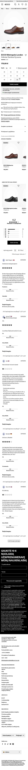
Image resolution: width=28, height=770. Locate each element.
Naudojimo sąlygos (6, 718)
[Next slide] (24, 23)
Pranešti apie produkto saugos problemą (7, 689)
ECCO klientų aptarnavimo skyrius (8, 668)
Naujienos (4, 702)
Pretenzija (4, 678)
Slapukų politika (6, 716)
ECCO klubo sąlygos (7, 724)
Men (2, 8)
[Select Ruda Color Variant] (8, 47)
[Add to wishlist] (25, 55)
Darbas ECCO (5, 704)
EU (6, 68)
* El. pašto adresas (5, 564)
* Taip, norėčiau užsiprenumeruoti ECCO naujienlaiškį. (14, 586)
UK (10, 68)
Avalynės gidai (5, 682)
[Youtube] (10, 744)
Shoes (7, 8)
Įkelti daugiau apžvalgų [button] (14, 541)
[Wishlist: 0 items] (22, 4)
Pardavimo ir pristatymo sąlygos (8, 721)
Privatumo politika (6, 714)
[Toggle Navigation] (2, 4)
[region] (14, 229)
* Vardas (3, 571)
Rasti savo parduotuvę (7, 675)
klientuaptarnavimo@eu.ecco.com (10, 660)
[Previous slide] (3, 23)
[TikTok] (8, 744)
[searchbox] (8, 250)
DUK (3, 671)
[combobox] (19, 254)
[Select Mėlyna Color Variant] (17, 47)
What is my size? (22, 68)
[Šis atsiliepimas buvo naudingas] (21, 311)
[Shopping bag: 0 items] (26, 4)
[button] (14, 91)
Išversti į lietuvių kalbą (9, 306)
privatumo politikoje (14, 604)
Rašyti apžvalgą (14, 242)
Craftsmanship (5, 700)
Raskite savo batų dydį (7, 684)
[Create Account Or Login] (18, 4)
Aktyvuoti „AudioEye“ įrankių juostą (9, 726)
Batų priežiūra (5, 680)
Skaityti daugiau (8, 284)
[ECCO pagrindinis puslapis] (7, 4)
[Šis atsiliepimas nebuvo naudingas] (23, 311)
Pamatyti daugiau (15, 99)
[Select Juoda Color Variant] (3, 47)
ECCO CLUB (4, 102)
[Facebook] (2, 744)
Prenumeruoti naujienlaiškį (14, 581)
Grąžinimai (4, 673)
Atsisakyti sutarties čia (7, 686)
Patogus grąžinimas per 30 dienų (12, 115)
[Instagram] (5, 744)
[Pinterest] (13, 744)
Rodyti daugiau (6, 304)
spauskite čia (8, 598)
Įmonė (3, 698)
